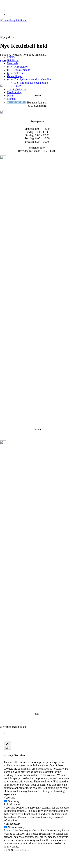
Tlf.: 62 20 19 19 (37, 435)
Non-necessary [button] (12, 823)
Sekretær (19, 73)
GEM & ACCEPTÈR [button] (16, 849)
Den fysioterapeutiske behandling (33, 79)
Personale (12, 63)
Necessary (14, 801)
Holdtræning (14, 92)
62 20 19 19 (8, 1)
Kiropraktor (21, 66)
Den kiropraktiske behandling (31, 82)
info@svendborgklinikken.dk (18, 4)
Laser (17, 85)
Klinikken (12, 60)
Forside (11, 56)
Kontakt (11, 98)
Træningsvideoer (16, 89)
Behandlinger (14, 76)
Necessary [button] (9, 797)
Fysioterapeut (22, 69)
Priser (10, 95)
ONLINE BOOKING (16, 102)
